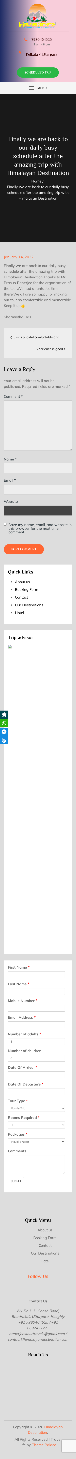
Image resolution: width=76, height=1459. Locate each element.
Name (10, 459)
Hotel (19, 612)
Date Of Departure (25, 1084)
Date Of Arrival (22, 1067)
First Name (19, 967)
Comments (17, 1151)
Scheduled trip (37, 72)
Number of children (24, 1050)
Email (10, 480)
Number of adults (24, 1034)
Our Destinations (29, 605)
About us (22, 581)
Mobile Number (22, 1000)
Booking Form (26, 589)
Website (11, 501)
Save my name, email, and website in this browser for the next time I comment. (40, 528)
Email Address (22, 1017)
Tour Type (18, 1101)
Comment (13, 396)
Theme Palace (44, 1445)
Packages (17, 1134)
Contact (21, 597)
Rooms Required (23, 1117)
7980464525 (42, 39)
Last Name (18, 984)
